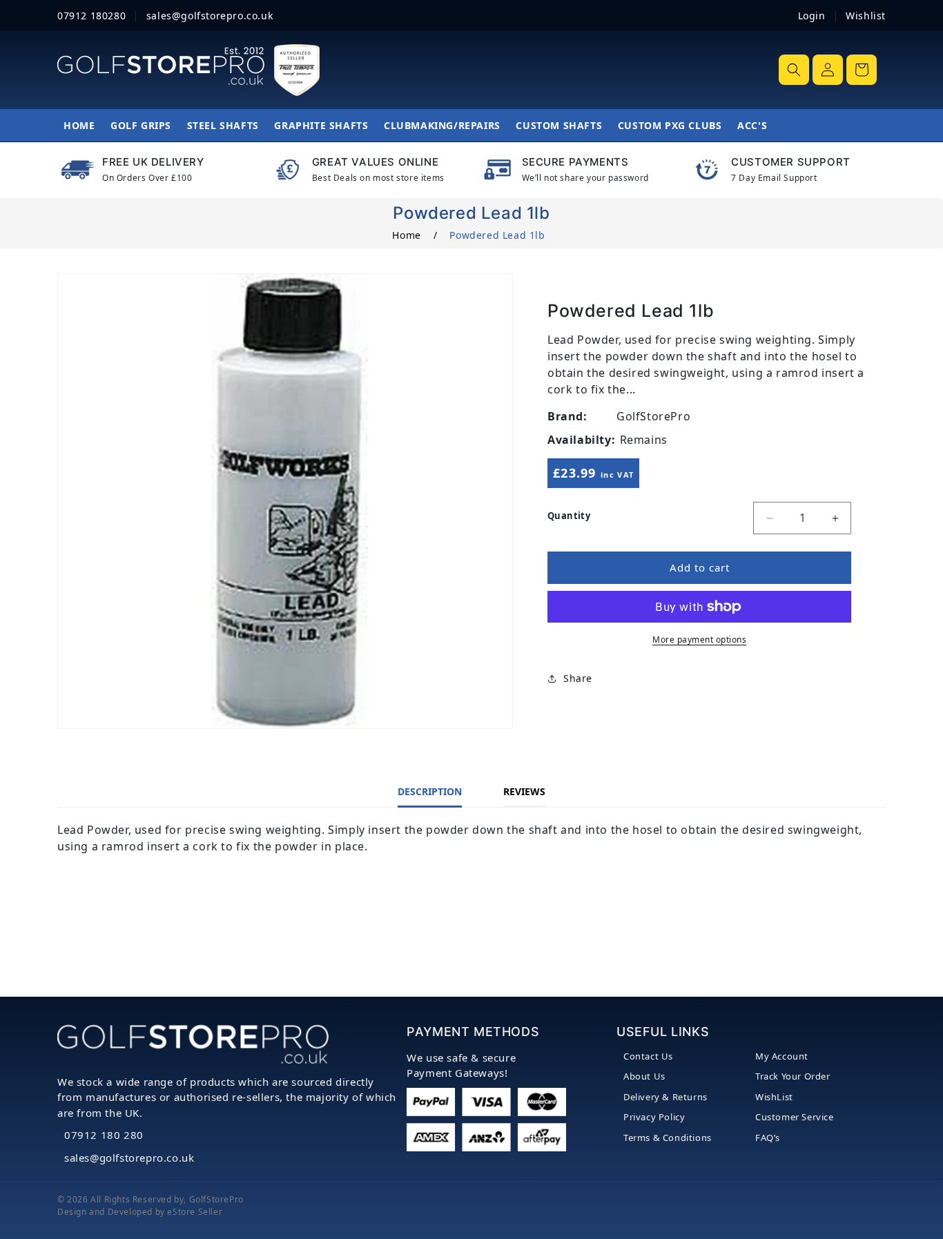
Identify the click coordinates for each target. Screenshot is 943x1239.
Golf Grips (140, 125)
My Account (781, 1056)
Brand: (567, 416)
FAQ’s (767, 1137)
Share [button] (577, 678)
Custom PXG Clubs (670, 125)
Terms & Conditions (667, 1137)
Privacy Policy (654, 1117)
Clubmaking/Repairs (442, 125)
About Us (644, 1076)
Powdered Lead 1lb (497, 235)
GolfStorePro (216, 1199)
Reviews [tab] (524, 791)
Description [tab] (430, 791)
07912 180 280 (104, 1135)
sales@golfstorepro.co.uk (129, 1157)
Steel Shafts (223, 125)
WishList (774, 1097)
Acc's (752, 125)
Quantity (568, 515)
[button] (794, 70)
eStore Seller (194, 1212)
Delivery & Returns (665, 1097)
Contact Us (648, 1056)
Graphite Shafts (321, 125)
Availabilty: (581, 439)
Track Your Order (792, 1076)
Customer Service (794, 1117)
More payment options (699, 639)
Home (79, 125)
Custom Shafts (559, 125)
